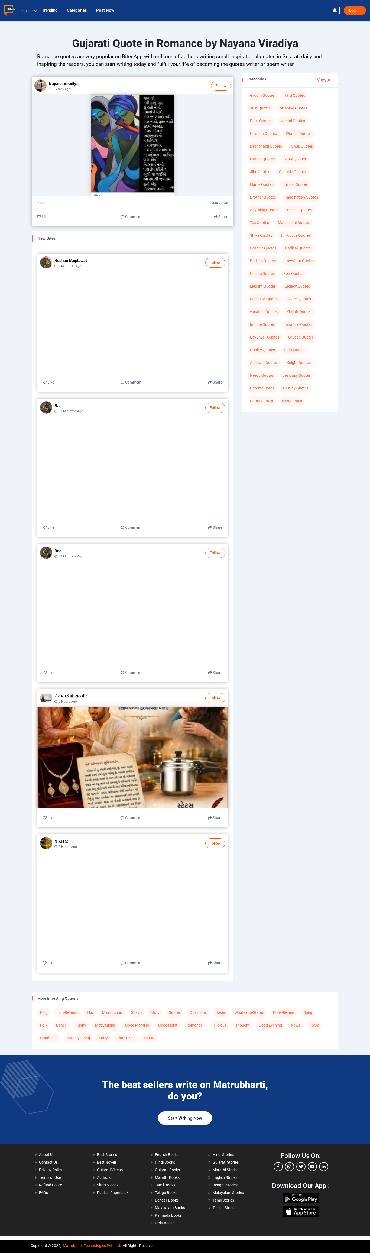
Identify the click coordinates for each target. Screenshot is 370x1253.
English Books (166, 1155)
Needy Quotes (262, 375)
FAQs (43, 1192)
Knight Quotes (299, 363)
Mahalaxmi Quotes (294, 222)
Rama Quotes (261, 401)
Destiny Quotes (296, 388)
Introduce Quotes (295, 235)
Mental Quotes (292, 121)
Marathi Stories (225, 1170)
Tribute (149, 1038)
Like (44, 217)
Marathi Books (167, 1177)
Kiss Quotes (292, 401)
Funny (81, 1025)
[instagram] (289, 1166)
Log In (355, 10)
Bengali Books (167, 1200)
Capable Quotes (292, 172)
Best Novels (107, 1162)
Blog (44, 1012)
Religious (218, 1025)
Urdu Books (164, 1223)
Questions (198, 1012)
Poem (314, 1025)
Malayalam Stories (228, 1192)
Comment (133, 217)
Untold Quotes (262, 388)
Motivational (105, 1025)
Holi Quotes (293, 350)
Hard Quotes (294, 95)
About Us (46, 1155)
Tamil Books (165, 1185)
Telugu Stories (224, 1208)
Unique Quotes (262, 273)
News (295, 1025)
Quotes (174, 1012)
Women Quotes (298, 133)
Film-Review (67, 1012)
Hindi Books (165, 1162)
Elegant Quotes (263, 286)
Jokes (221, 1012)
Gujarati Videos (110, 1170)
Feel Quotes (293, 273)
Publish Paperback (112, 1192)
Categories (77, 10)
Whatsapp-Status (249, 1012)
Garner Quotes (262, 159)
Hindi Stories (223, 1155)
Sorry (103, 1038)
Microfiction (112, 1012)
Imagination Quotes (301, 197)
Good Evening (270, 1025)
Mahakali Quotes (264, 299)
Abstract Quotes (264, 363)
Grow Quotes (295, 159)
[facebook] (278, 1166)
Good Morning (137, 1025)
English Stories (225, 1177)
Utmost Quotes (295, 184)
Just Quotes (260, 108)
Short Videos (107, 1185)
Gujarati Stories (226, 1162)
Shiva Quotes (261, 235)
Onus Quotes (302, 146)
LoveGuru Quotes (299, 261)
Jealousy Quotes (297, 375)
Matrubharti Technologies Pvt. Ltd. (92, 1246)
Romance (194, 1025)
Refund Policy (50, 1185)
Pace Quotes (260, 121)
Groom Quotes (262, 95)
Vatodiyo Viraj (78, 1038)
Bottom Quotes (263, 261)
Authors (104, 1177)
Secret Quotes (299, 299)
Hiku (89, 1012)
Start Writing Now (185, 1118)
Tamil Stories (223, 1200)
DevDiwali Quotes (264, 337)
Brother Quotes (263, 197)
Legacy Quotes (297, 286)
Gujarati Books (167, 1170)
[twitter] (301, 1166)
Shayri (136, 1012)
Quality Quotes (262, 350)
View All (325, 80)
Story (155, 1012)
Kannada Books (168, 1215)
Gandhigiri (48, 1038)
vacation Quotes (264, 312)
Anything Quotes (264, 210)
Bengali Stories (225, 1185)
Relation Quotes (263, 133)
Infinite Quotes (262, 324)
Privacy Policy (50, 1170)
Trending (50, 10)
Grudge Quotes (301, 337)
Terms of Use (50, 1177)
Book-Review (284, 1012)
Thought (242, 1025)
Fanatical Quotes (298, 324)
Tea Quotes (259, 222)
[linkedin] (323, 1166)
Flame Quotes (261, 184)
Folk (43, 1025)
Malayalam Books (170, 1208)
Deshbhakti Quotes (266, 146)
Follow (220, 85)
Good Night (167, 1025)
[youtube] (312, 1166)
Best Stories (107, 1155)
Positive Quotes (263, 248)
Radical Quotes (298, 248)
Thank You (126, 1038)
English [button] (26, 10)
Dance (61, 1025)
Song (308, 1012)
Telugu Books (166, 1192)
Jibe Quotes (260, 172)
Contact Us (48, 1162)
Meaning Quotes (293, 108)
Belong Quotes (299, 210)
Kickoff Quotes (299, 312)
